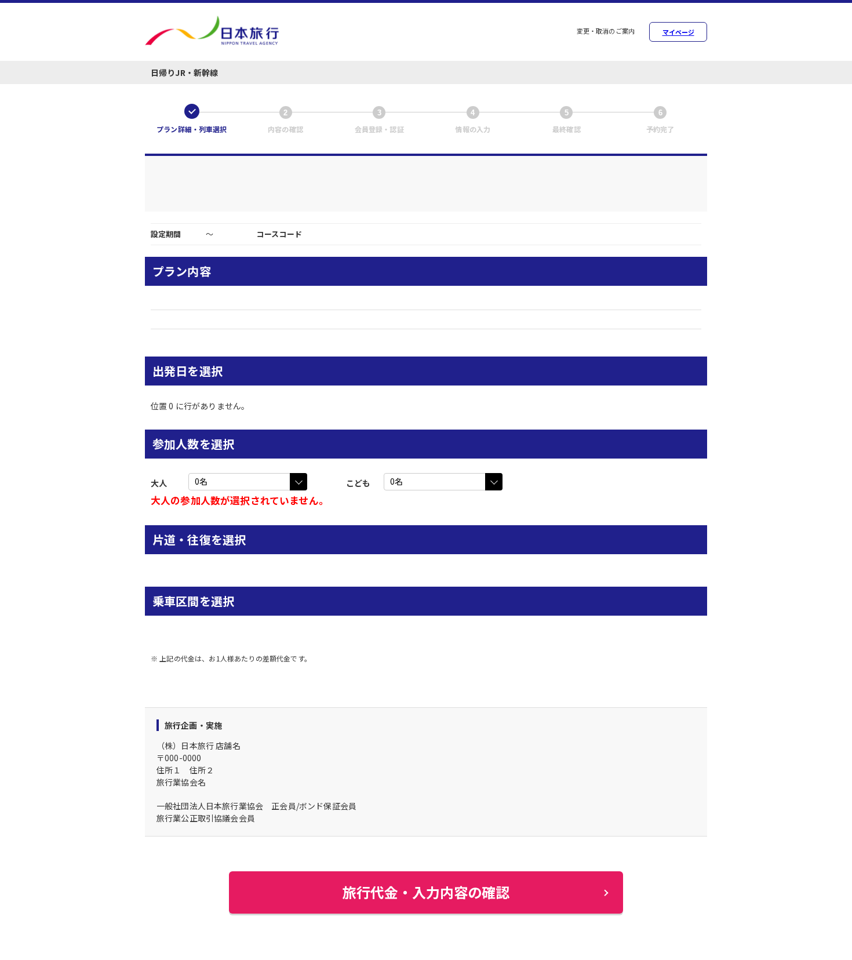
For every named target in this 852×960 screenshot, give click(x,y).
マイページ (678, 32)
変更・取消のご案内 (606, 31)
